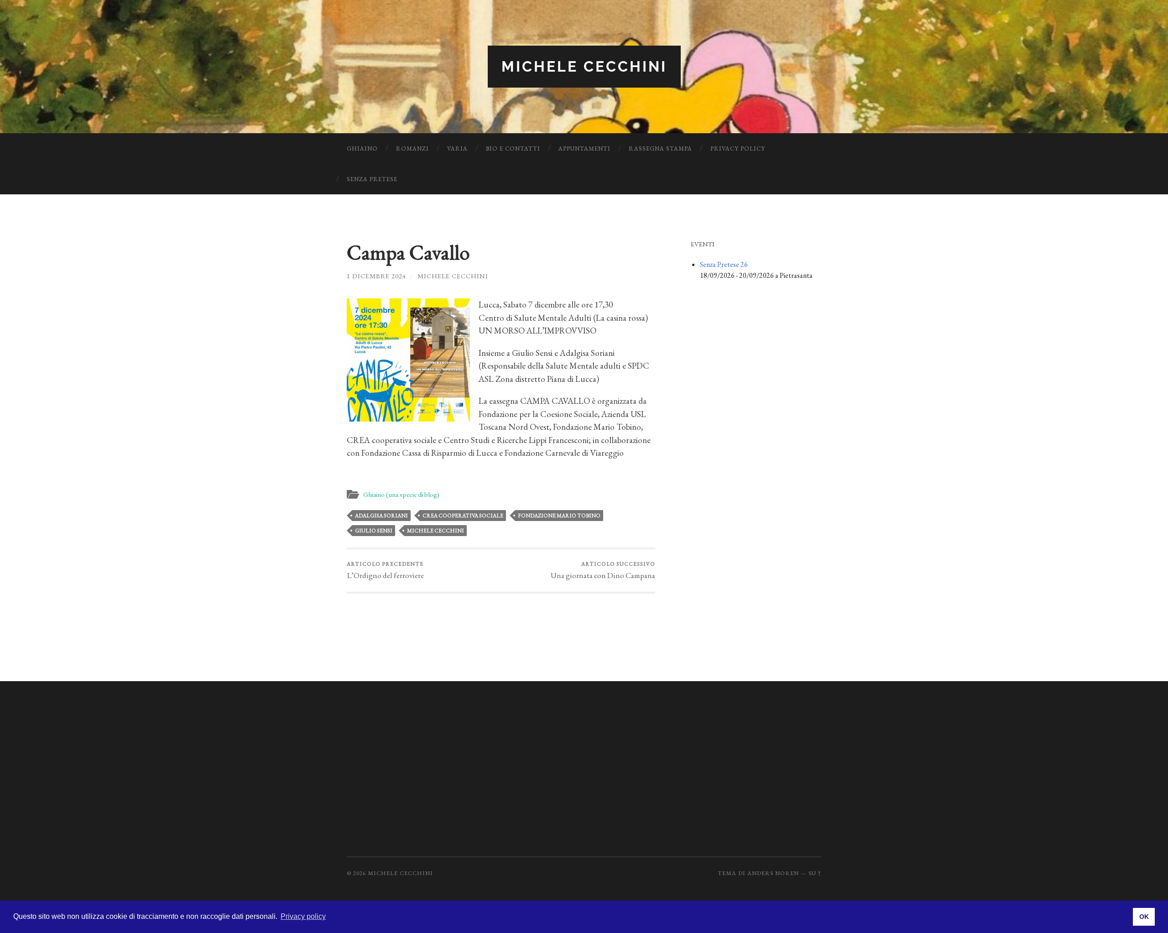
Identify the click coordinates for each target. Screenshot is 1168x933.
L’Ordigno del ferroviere (385, 570)
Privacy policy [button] (303, 916)
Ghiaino (362, 148)
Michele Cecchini (584, 66)
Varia (457, 148)
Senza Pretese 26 (724, 264)
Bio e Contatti (513, 148)
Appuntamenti (584, 148)
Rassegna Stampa (660, 148)
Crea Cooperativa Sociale (462, 515)
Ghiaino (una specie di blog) (401, 494)
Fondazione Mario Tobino (559, 515)
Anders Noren (773, 873)
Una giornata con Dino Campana (603, 570)
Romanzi (412, 148)
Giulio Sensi (373, 530)
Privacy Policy (737, 148)
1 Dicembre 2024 (376, 275)
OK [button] (1144, 916)
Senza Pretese (372, 179)
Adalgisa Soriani (381, 515)
